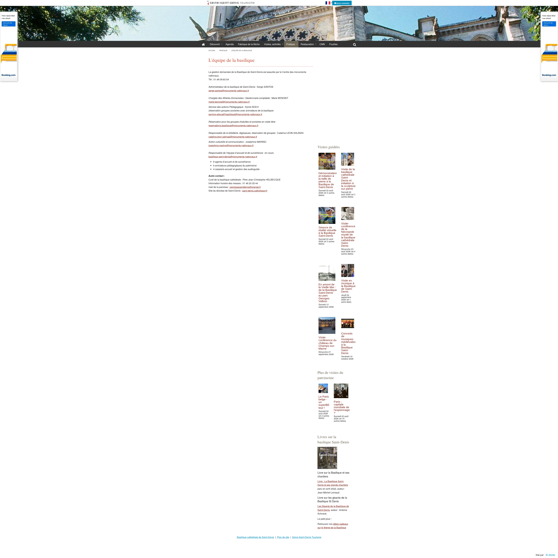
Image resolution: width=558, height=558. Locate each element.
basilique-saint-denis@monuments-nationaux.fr (233, 156)
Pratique (290, 44)
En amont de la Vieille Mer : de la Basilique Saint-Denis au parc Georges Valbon (328, 293)
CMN (322, 44)
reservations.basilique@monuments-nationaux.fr (233, 125)
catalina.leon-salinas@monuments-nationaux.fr (233, 136)
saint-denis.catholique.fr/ (254, 190)
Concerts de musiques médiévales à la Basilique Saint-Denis (348, 343)
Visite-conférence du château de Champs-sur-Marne (328, 343)
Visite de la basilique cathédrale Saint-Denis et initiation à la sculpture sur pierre (348, 179)
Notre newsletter (342, 3)
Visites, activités (272, 44)
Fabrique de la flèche (249, 44)
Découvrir (215, 44)
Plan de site (283, 537)
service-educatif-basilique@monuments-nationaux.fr (235, 114)
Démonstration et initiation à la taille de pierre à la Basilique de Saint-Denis (328, 180)
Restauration (307, 44)
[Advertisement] (333, 96)
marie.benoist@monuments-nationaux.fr (229, 101)
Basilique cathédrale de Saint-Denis (255, 537)
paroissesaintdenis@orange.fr (245, 187)
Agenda (230, 44)
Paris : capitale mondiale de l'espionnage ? (342, 407)
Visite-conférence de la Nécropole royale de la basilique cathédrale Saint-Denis (348, 234)
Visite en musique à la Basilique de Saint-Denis (348, 286)
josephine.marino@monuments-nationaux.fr (231, 145)
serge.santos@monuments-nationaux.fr (229, 90)
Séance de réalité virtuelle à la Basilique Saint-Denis (327, 231)
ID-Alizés (550, 555)
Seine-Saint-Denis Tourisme (306, 537)
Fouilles (333, 44)
